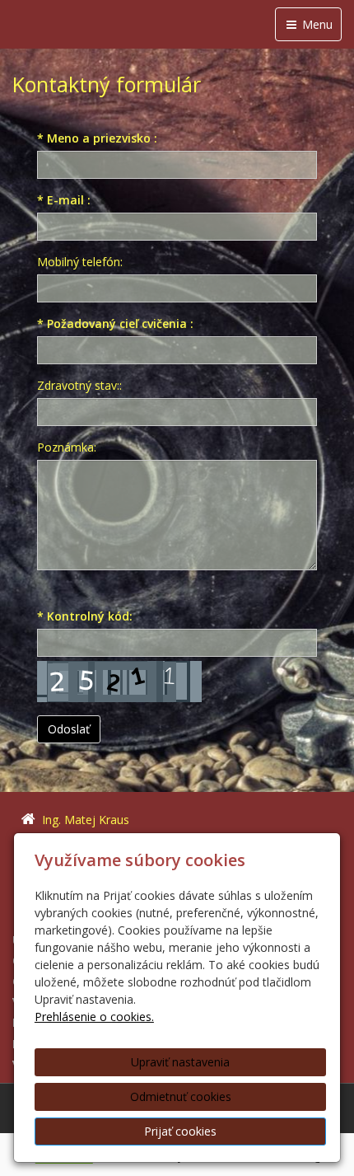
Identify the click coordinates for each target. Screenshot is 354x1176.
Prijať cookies (180, 1131)
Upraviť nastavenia (180, 1062)
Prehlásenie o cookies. (94, 1016)
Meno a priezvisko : (97, 138)
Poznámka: (66, 447)
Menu (316, 24)
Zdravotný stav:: (79, 385)
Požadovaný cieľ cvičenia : (115, 323)
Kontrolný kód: (85, 616)
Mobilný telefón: (80, 261)
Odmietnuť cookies (180, 1096)
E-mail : (64, 200)
